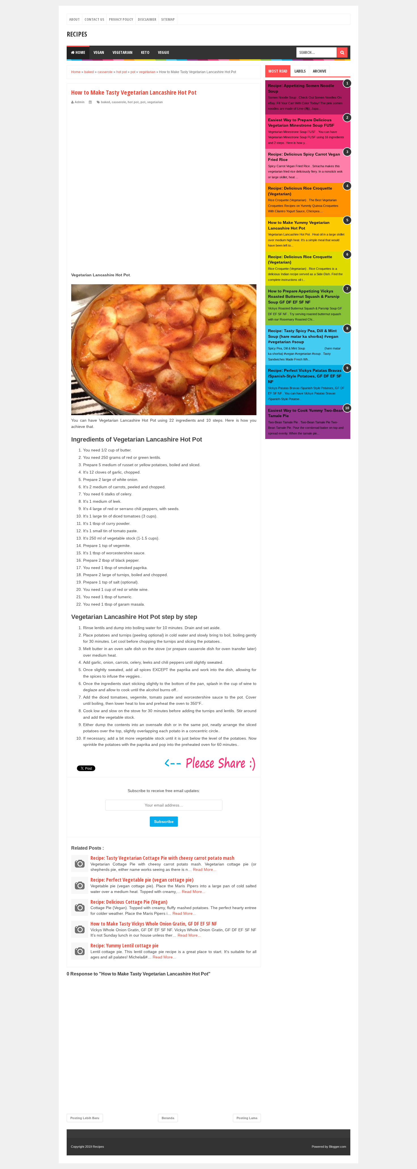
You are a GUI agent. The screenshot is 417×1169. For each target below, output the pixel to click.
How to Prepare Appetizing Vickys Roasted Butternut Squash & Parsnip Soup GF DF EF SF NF (304, 296)
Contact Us (94, 19)
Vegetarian (122, 52)
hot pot (133, 102)
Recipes (77, 34)
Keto (145, 52)
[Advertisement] (163, 146)
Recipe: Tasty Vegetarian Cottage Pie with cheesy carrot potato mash (162, 857)
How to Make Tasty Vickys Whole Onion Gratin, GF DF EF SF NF (153, 923)
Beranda (168, 1118)
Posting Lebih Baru (84, 1118)
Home (80, 52)
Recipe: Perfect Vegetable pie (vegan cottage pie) (141, 879)
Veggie (163, 52)
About (74, 19)
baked (105, 102)
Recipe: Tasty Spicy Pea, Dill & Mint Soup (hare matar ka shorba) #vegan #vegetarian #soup (303, 336)
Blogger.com (337, 1146)
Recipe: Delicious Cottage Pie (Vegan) (128, 901)
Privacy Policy (121, 19)
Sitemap (168, 19)
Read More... (204, 869)
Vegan (99, 52)
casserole (119, 102)
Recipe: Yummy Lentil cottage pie (124, 945)
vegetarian (155, 102)
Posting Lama (247, 1118)
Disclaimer (147, 19)
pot (143, 102)
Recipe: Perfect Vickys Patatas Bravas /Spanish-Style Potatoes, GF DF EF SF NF (305, 376)
